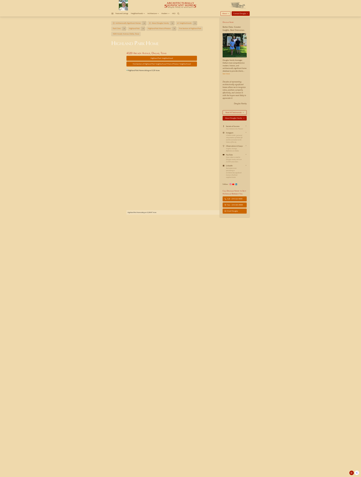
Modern (164, 13)
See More (226, 74)
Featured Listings (121, 13)
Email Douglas (232, 211)
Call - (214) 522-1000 (234, 199)
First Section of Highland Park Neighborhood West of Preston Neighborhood (162, 64)
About (224, 13)
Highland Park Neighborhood (162, 58)
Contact (239, 13)
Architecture (152, 13)
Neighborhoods (137, 13)
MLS (173, 13)
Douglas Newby (228, 22)
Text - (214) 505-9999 (235, 205)
